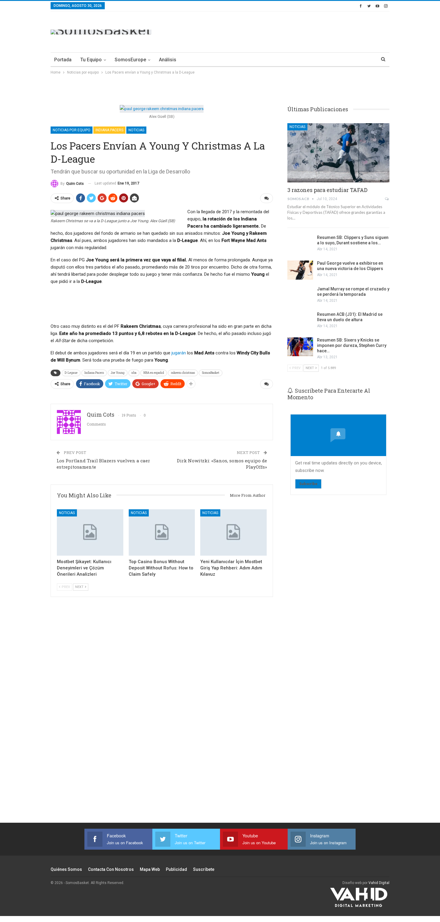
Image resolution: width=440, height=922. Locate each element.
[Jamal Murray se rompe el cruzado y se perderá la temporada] (300, 295)
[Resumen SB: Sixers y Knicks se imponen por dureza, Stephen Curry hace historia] (300, 346)
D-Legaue (71, 373)
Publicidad (176, 869)
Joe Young (118, 373)
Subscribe (308, 483)
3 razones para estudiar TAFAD (327, 189)
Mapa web (150, 869)
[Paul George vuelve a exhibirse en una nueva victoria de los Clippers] (300, 270)
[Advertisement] (280, 30)
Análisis (167, 60)
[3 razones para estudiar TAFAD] (338, 152)
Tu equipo (91, 60)
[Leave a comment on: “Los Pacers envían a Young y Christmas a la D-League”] (266, 198)
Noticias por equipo (71, 130)
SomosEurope (130, 60)
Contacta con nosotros (111, 869)
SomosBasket (210, 373)
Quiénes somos (66, 869)
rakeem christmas (183, 373)
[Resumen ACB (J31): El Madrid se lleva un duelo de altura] (300, 321)
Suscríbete (203, 869)
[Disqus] (162, 718)
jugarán (179, 353)
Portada (63, 60)
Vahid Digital (378, 883)
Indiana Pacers (109, 130)
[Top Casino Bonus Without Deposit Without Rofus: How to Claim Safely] (162, 532)
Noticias (136, 130)
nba (133, 373)
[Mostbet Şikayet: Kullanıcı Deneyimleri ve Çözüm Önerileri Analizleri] (90, 532)
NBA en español (153, 373)
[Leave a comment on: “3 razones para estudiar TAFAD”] (387, 199)
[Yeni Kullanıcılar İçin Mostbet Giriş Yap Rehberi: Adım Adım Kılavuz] (233, 532)
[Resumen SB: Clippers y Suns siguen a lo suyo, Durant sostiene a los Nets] (300, 244)
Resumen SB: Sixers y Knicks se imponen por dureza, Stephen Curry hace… (351, 345)
